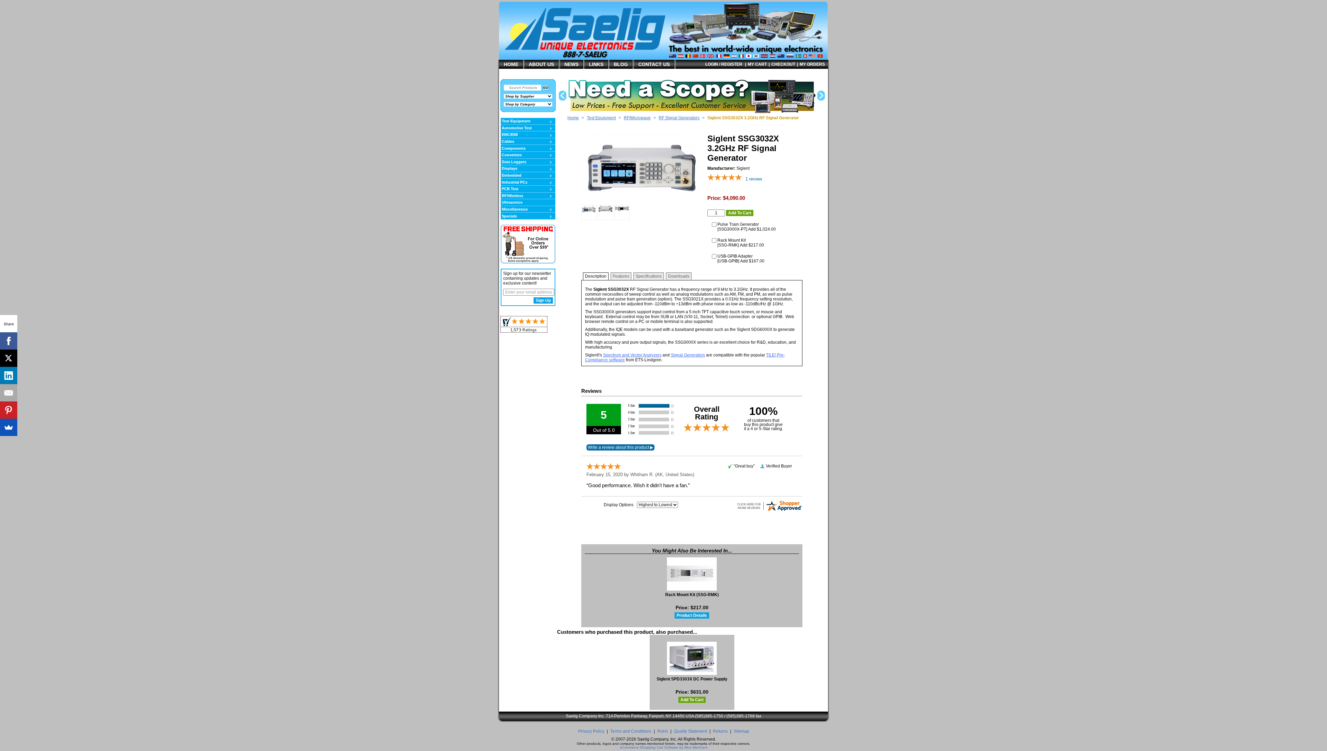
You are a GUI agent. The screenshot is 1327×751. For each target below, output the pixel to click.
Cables (507, 141)
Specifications (649, 276)
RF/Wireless (512, 196)
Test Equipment (601, 117)
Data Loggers (513, 162)
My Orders (812, 64)
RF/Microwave (637, 117)
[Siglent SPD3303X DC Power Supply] (692, 658)
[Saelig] (596, 50)
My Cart (757, 64)
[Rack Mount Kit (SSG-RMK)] (692, 574)
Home (573, 117)
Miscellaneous (514, 209)
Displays (509, 168)
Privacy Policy (591, 731)
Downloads (678, 276)
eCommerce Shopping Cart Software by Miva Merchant (663, 747)
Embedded (511, 175)
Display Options (618, 504)
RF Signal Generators (679, 117)
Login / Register (723, 64)
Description (595, 276)
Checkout (783, 64)
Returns (720, 731)
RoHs (662, 731)
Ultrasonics (512, 202)
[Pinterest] (8, 410)
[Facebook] (8, 341)
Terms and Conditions (630, 731)
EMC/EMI (509, 134)
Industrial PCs (514, 182)
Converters (511, 155)
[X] (8, 358)
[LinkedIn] (8, 375)
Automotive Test (516, 128)
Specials (509, 216)
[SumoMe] (8, 427)
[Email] (8, 392)
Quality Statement (690, 731)
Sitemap (741, 731)
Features (621, 276)
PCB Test (509, 189)
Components (513, 148)
